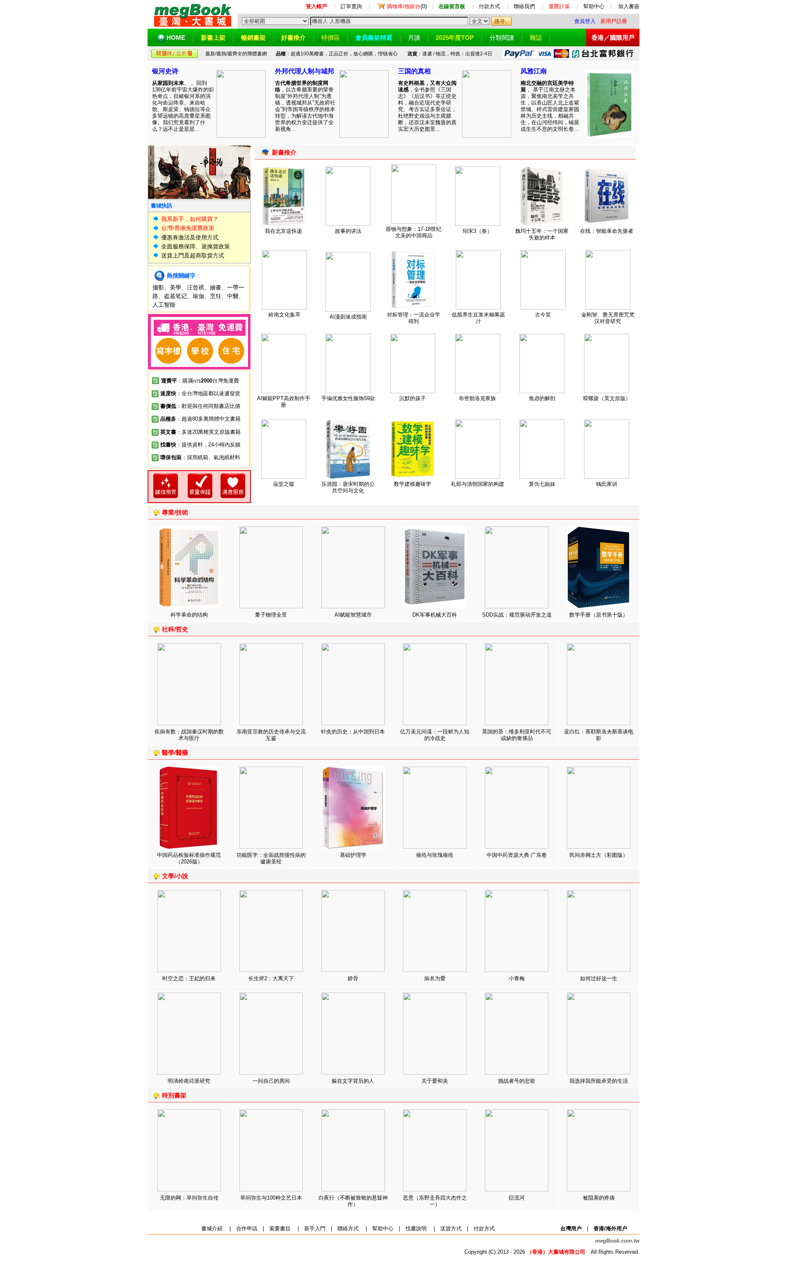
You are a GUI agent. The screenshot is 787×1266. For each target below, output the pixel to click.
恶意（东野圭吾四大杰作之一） (435, 1201)
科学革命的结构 (189, 615)
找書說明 (416, 1228)
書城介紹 (212, 1228)
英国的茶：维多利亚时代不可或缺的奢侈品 (516, 735)
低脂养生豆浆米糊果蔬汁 (478, 318)
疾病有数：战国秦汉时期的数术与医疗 (189, 735)
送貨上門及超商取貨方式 (192, 255)
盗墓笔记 (175, 296)
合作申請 (246, 1228)
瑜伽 (198, 296)
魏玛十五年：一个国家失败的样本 (542, 234)
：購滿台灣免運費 (200, 381)
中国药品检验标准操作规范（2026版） (189, 858)
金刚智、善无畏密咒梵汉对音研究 (608, 318)
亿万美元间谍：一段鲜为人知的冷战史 (434, 735)
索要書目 (280, 1228)
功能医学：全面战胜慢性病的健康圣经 (271, 858)
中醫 (233, 296)
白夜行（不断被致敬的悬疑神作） (353, 1201)
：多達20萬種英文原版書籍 (200, 432)
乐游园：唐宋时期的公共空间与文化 (348, 487)
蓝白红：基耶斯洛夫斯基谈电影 (598, 735)
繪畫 (215, 287)
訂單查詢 (351, 6)
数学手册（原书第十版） (598, 615)
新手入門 (314, 1228)
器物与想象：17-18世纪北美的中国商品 (413, 232)
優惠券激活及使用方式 (189, 237)
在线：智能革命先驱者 (606, 231)
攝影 (158, 287)
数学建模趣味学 (412, 484)
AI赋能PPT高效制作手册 (283, 401)
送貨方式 (451, 1228)
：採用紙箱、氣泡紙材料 (211, 457)
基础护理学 (353, 855)
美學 (175, 287)
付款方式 (489, 6)
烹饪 (215, 296)
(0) (407, 6)
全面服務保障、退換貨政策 (195, 246)
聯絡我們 (524, 6)
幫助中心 (594, 6)
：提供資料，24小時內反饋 (208, 445)
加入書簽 (628, 6)
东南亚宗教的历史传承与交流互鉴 (271, 735)
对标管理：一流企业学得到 (413, 318)
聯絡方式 (348, 1228)
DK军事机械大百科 (434, 615)
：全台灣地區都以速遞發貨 (200, 393)
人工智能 (163, 304)
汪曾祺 (195, 287)
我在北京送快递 (283, 231)
